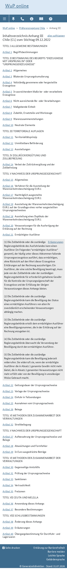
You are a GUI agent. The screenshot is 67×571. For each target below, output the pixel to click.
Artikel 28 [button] (8, 446)
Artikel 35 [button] (8, 491)
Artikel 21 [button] (8, 234)
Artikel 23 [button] (8, 391)
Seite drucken (12, 547)
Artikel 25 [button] (8, 403)
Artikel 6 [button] (7, 101)
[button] (4, 18)
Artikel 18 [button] (8, 216)
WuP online (17, 5)
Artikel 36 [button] (8, 503)
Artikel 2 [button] (7, 70)
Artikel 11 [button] (8, 137)
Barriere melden (56, 551)
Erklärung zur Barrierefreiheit (49, 547)
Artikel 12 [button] (8, 143)
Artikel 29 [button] (8, 452)
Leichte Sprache (56, 555)
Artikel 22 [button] (8, 385)
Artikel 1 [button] (7, 52)
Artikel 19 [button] (8, 204)
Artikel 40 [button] (8, 534)
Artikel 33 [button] (8, 479)
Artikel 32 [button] (8, 424)
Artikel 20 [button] (8, 225)
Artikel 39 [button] (8, 527)
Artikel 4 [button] (7, 82)
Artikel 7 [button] (7, 106)
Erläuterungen (55, 242)
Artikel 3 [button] (7, 76)
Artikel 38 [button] (8, 521)
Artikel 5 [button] (7, 91)
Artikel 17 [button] (8, 195)
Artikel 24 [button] (8, 397)
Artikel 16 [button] (8, 186)
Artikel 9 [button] (7, 119)
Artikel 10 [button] (8, 125)
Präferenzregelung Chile (32, 28)
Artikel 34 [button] (8, 485)
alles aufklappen (56, 35)
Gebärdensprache (55, 559)
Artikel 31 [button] (8, 473)
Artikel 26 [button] (8, 409)
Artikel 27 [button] (8, 436)
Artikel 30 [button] (8, 467)
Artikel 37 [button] (8, 509)
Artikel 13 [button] (8, 149)
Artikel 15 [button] (8, 179)
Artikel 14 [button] (8, 164)
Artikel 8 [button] (7, 113)
